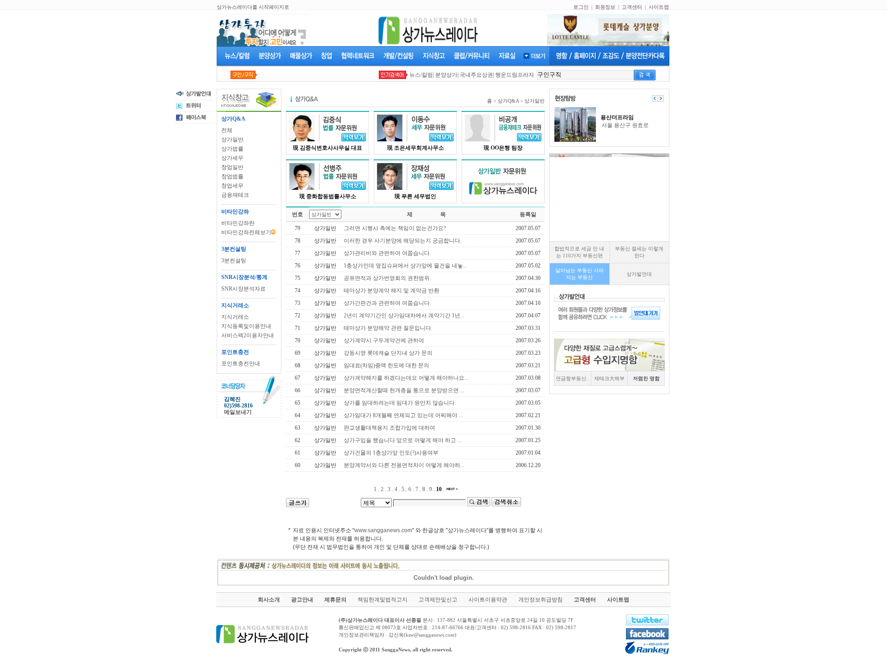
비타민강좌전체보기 (246, 232)
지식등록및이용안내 (246, 326)
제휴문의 (335, 599)
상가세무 (232, 158)
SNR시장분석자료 (243, 288)
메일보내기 (238, 412)
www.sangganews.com (383, 530)
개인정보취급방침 (540, 599)
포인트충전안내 (240, 363)
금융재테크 (235, 195)
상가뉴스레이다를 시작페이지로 (253, 7)
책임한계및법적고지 (382, 599)
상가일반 (232, 139)
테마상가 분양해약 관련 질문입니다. (388, 328)
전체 (226, 130)
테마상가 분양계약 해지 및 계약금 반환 (391, 290)
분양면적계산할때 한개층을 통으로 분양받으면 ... (404, 390)
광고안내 (302, 599)
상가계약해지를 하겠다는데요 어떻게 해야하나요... (406, 378)
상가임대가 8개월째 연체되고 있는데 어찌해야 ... (403, 415)
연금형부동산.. (572, 378)
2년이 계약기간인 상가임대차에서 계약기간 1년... (404, 315)
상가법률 (232, 149)
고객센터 (632, 7)
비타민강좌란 (238, 223)
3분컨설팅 (233, 260)
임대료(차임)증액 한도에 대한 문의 (386, 365)
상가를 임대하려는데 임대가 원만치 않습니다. (400, 403)
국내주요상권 (476, 75)
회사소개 (269, 599)
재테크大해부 (609, 378)
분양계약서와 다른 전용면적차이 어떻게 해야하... (404, 465)
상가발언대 (639, 274)
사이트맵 (659, 7)
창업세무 (232, 185)
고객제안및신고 (438, 599)
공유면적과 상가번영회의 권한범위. (387, 278)
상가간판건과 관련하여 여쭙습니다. (387, 303)
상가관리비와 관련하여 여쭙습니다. (387, 253)
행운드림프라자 (514, 75)
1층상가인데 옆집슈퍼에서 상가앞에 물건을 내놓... (405, 265)
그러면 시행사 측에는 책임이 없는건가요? (395, 228)
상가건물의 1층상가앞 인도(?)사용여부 (391, 452)
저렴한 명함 (646, 378)
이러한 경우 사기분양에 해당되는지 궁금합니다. (403, 240)
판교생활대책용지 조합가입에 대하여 (389, 428)
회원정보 (605, 7)
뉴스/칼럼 (421, 75)
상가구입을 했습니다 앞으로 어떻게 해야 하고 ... (403, 440)
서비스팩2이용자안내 (247, 335)
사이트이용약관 (487, 599)
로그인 (581, 7)
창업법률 (232, 176)
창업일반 (232, 167)
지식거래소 (235, 317)
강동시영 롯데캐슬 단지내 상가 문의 (388, 353)
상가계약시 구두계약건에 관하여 (384, 340)
